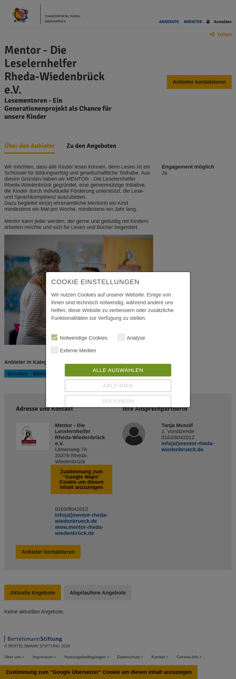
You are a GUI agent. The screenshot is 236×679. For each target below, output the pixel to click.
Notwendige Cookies (83, 338)
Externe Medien (78, 350)
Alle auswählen (118, 370)
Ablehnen (118, 386)
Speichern (118, 401)
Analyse (136, 338)
